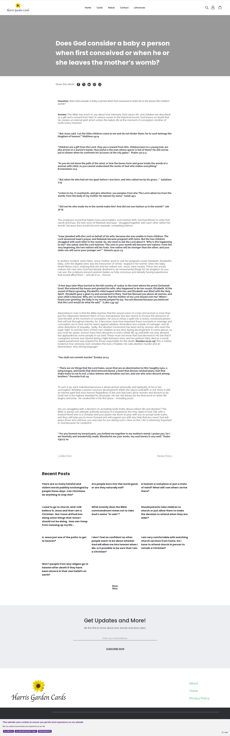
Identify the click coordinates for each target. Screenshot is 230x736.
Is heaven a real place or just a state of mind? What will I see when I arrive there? (164, 487)
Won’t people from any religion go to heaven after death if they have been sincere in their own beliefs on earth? (65, 569)
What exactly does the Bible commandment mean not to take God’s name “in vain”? (113, 510)
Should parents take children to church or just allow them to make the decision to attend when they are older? (164, 512)
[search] (206, 8)
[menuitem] (88, 7)
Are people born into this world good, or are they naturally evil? (115, 485)
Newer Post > (164, 455)
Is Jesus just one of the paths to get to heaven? (64, 539)
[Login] (212, 7)
